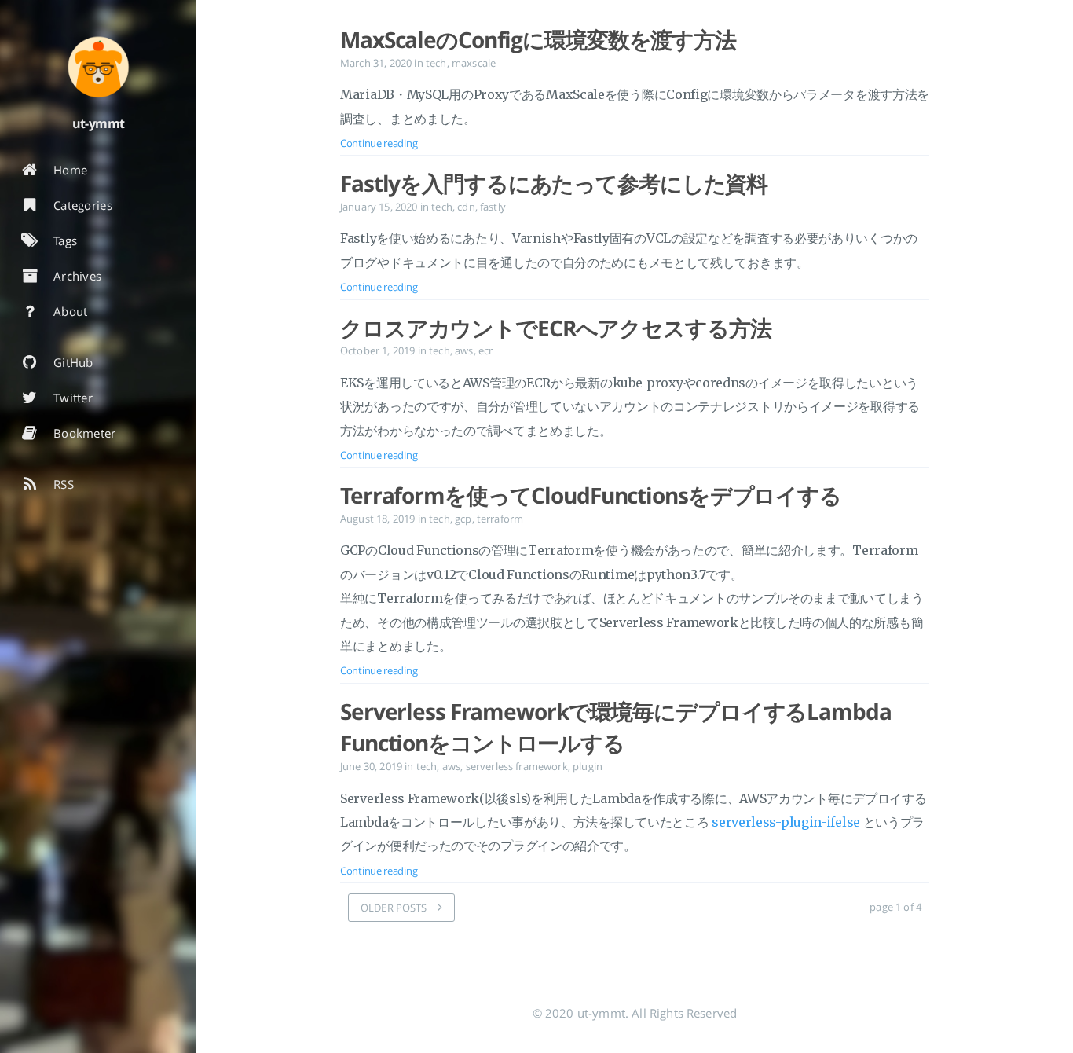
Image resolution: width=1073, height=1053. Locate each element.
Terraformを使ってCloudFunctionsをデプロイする (590, 495)
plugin (587, 766)
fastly (493, 207)
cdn (465, 207)
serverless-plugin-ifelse (786, 822)
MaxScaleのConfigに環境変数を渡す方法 (538, 39)
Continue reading (378, 143)
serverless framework (517, 766)
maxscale (474, 63)
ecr (485, 350)
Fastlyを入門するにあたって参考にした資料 (553, 183)
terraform (500, 519)
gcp (463, 519)
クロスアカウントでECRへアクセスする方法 (555, 328)
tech (436, 63)
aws (464, 350)
